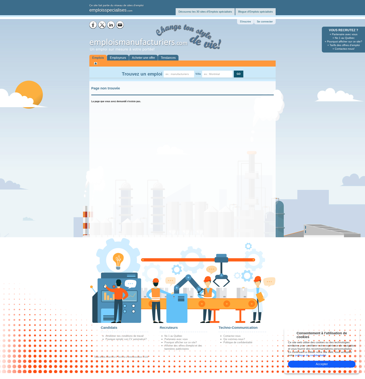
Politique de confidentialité (237, 342)
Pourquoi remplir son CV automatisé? (126, 339)
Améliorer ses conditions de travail (125, 335)
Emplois (98, 57)
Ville (198, 73)
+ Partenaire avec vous (343, 34)
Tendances (168, 57)
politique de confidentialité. (311, 355)
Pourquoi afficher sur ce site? (180, 342)
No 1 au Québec (173, 335)
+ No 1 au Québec (343, 37)
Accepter (322, 364)
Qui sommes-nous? (234, 339)
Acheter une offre (143, 57)
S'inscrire (245, 21)
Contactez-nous (232, 335)
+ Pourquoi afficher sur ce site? (343, 41)
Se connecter (265, 21)
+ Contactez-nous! (343, 48)
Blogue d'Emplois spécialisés (255, 11)
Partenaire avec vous (176, 339)
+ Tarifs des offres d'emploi (343, 45)
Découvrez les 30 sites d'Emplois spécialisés (205, 11)
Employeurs (118, 57)
